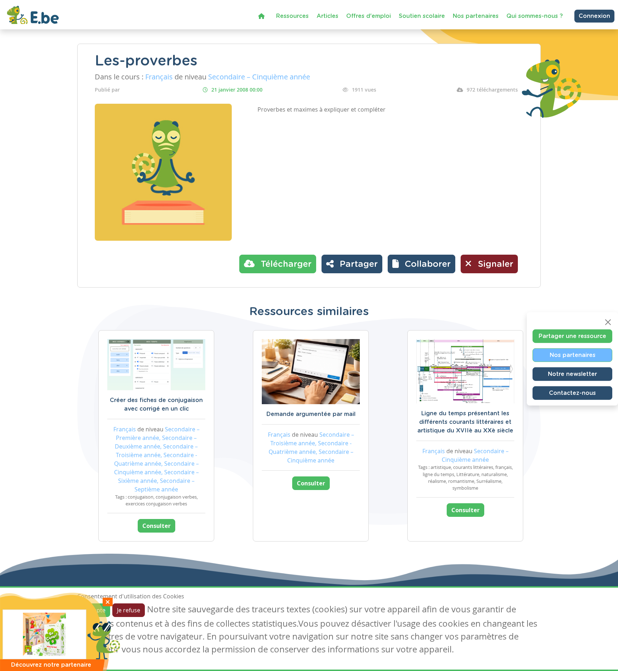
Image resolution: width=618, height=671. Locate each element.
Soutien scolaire (422, 16)
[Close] (608, 322)
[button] (421, 264)
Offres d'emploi (368, 16)
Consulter (156, 526)
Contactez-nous (572, 393)
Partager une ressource (572, 336)
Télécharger (285, 264)
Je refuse (128, 610)
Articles (327, 16)
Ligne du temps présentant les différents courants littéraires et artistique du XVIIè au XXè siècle (465, 422)
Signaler (494, 264)
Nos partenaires (476, 16)
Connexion (594, 16)
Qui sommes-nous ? (534, 16)
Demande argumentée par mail (310, 414)
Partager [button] (357, 264)
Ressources (292, 16)
